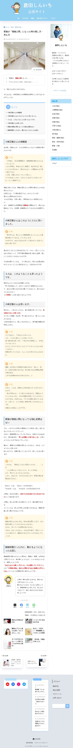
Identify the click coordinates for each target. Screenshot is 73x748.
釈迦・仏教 (56, 146)
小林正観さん (56, 130)
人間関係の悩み (57, 110)
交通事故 (34, 615)
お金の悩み (56, 114)
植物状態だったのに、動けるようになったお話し (23, 130)
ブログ (53, 18)
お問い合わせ (57, 698)
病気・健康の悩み (39, 612)
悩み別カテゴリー (42, 18)
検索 (67, 706)
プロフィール (57, 694)
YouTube (25, 18)
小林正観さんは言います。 (16, 123)
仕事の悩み (56, 118)
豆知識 (54, 150)
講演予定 (56, 686)
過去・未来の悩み (58, 142)
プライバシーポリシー (41, 742)
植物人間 (42, 615)
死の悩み (55, 134)
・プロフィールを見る (59, 90)
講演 (32, 18)
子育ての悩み (56, 126)
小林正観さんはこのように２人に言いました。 (22, 116)
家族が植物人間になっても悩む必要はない (21, 126)
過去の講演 (56, 690)
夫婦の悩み (56, 122)
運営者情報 (29, 742)
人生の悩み (56, 106)
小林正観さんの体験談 (15, 112)
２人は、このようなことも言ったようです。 (22, 119)
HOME (38, 739)
